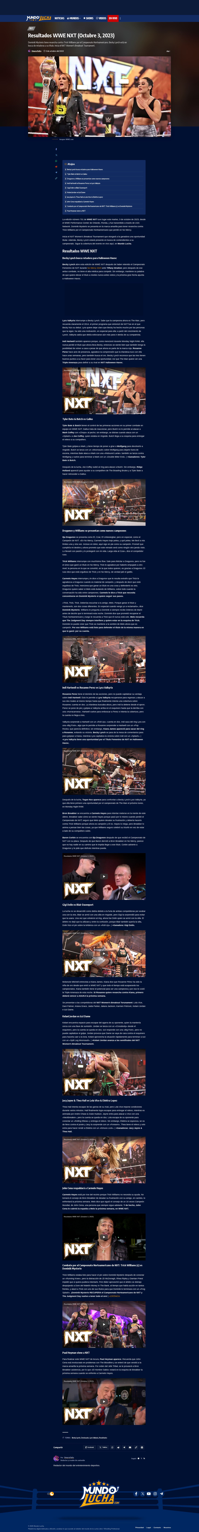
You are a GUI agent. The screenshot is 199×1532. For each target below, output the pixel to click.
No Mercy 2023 (94, 268)
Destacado (85, 1438)
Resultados (103, 1438)
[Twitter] (56, 155)
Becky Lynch (76, 1438)
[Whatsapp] (56, 161)
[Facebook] (56, 149)
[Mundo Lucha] (38, 18)
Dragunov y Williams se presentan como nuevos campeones (88, 179)
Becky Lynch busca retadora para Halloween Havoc (85, 169)
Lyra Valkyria (94, 1438)
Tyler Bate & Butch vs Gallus (77, 174)
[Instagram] (155, 1494)
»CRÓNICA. (114, 1296)
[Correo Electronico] (130, 1447)
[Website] (138, 1458)
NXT (31, 28)
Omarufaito (36, 51)
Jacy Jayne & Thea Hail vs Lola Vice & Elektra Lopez (85, 197)
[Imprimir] (142, 1447)
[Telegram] (56, 173)
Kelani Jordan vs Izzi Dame (76, 192)
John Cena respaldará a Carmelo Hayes (80, 202)
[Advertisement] (99, 7)
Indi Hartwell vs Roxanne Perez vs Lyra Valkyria (83, 183)
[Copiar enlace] (56, 178)
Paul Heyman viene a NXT (76, 211)
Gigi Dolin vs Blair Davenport (77, 188)
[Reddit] (56, 167)
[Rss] (144, 1458)
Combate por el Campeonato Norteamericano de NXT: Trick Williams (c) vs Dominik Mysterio (99, 206)
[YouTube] (149, 1494)
